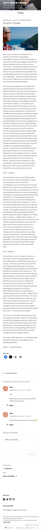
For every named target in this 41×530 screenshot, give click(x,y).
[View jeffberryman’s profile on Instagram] (10, 499)
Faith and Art (11, 373)
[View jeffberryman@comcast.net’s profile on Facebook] (4, 499)
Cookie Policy (7, 522)
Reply (11, 405)
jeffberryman (25, 20)
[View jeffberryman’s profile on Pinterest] (13, 499)
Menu (21, 13)
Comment (31, 454)
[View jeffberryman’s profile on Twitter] (7, 499)
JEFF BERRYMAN (14, 2)
